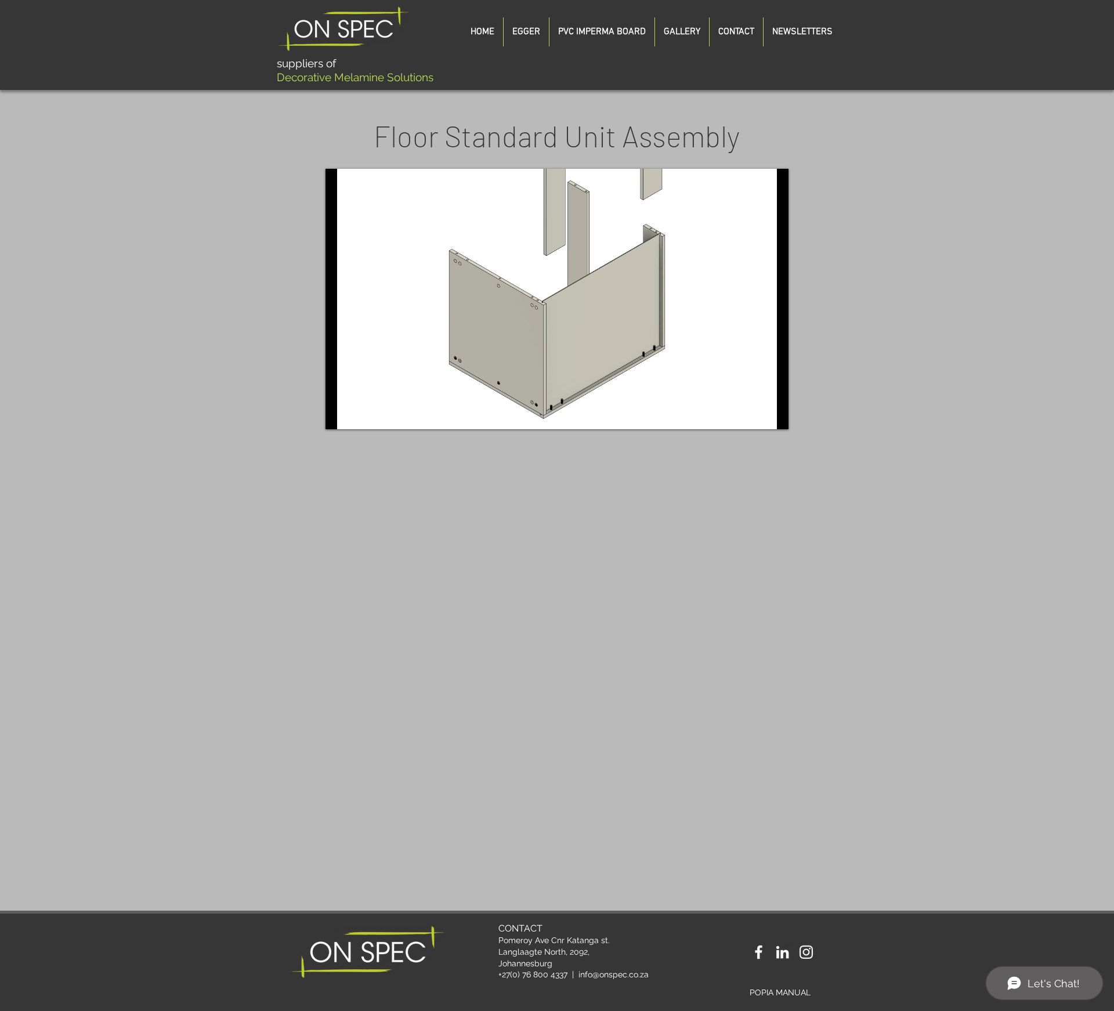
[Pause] (340, 413)
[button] (802, 31)
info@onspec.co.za (613, 974)
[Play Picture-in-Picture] (753, 413)
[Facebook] (759, 952)
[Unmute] (360, 413)
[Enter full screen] (772, 413)
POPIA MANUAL (780, 992)
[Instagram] (806, 952)
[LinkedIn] (782, 952)
